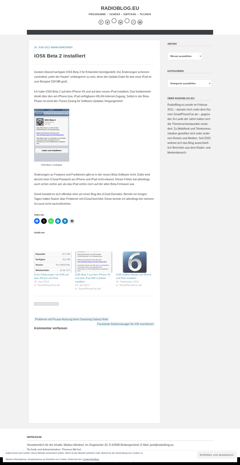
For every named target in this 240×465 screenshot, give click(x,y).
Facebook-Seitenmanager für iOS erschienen (125, 324)
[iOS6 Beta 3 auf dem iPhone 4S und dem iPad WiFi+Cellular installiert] (93, 262)
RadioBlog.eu (120, 8)
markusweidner (62, 47)
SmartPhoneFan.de (46, 304)
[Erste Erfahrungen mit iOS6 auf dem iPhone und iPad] (53, 262)
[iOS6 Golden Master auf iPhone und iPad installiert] (134, 262)
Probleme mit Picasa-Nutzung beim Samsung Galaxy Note (71, 319)
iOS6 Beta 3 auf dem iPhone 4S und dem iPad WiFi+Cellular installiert (92, 278)
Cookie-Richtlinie (91, 459)
